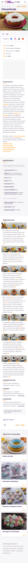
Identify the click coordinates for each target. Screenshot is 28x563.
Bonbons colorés (9, 209)
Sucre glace (7, 206)
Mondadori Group (7, 553)
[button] (20, 396)
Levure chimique (9, 189)
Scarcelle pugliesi (8, 145)
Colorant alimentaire (10, 192)
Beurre (6, 180)
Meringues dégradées (10, 481)
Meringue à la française (11, 531)
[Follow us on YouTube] (23, 39)
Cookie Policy (20, 548)
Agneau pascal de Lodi (9, 147)
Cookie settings (6, 550)
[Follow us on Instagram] (15, 39)
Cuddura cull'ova (7, 143)
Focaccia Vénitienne (8, 149)
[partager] (3, 34)
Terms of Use (20, 546)
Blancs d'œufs (8, 202)
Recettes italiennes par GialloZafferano (12, 2)
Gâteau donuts (8, 456)
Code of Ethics (19, 550)
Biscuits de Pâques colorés (12, 506)
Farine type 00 (8, 170)
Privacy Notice (6, 548)
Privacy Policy (13, 548)
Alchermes (7, 183)
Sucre (6, 177)
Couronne (6, 104)
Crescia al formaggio (19, 136)
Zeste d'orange (9, 186)
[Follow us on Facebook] (11, 39)
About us (15, 546)
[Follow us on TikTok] (19, 39)
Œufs (6, 173)
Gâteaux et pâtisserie (6, 6)
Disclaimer (13, 550)
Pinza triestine (7, 151)
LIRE (23, 459)
